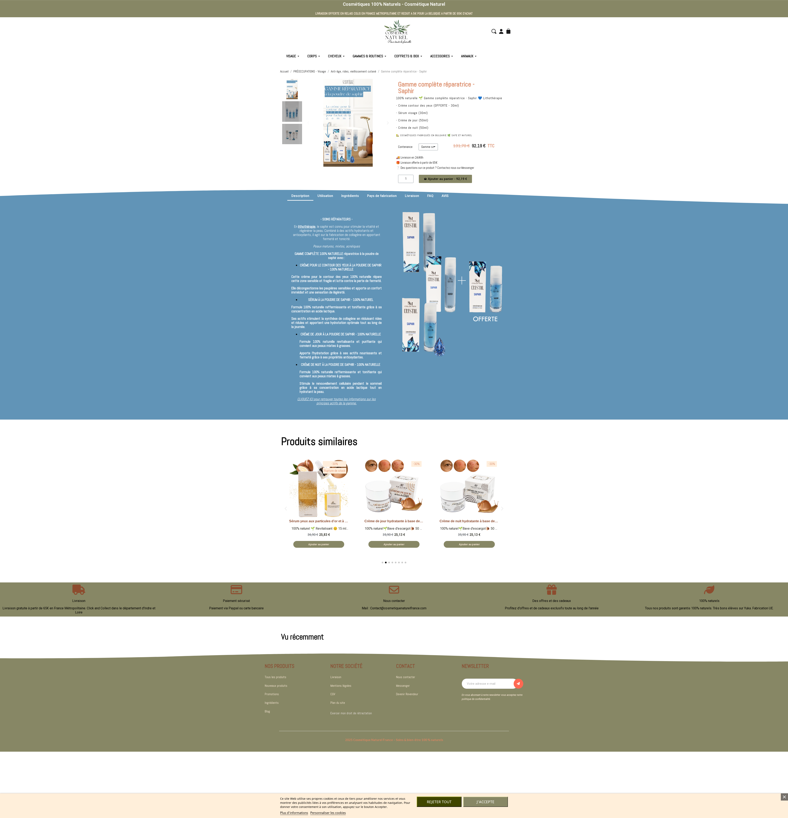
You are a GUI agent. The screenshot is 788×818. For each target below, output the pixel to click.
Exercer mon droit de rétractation (351, 713)
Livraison (412, 196)
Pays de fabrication (382, 196)
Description (300, 196)
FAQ (430, 196)
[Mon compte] (501, 31)
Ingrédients (350, 196)
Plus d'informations (294, 813)
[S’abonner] (518, 684)
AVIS (445, 196)
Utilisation (325, 196)
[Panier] (508, 31)
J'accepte (485, 801)
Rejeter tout (439, 801)
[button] (493, 31)
